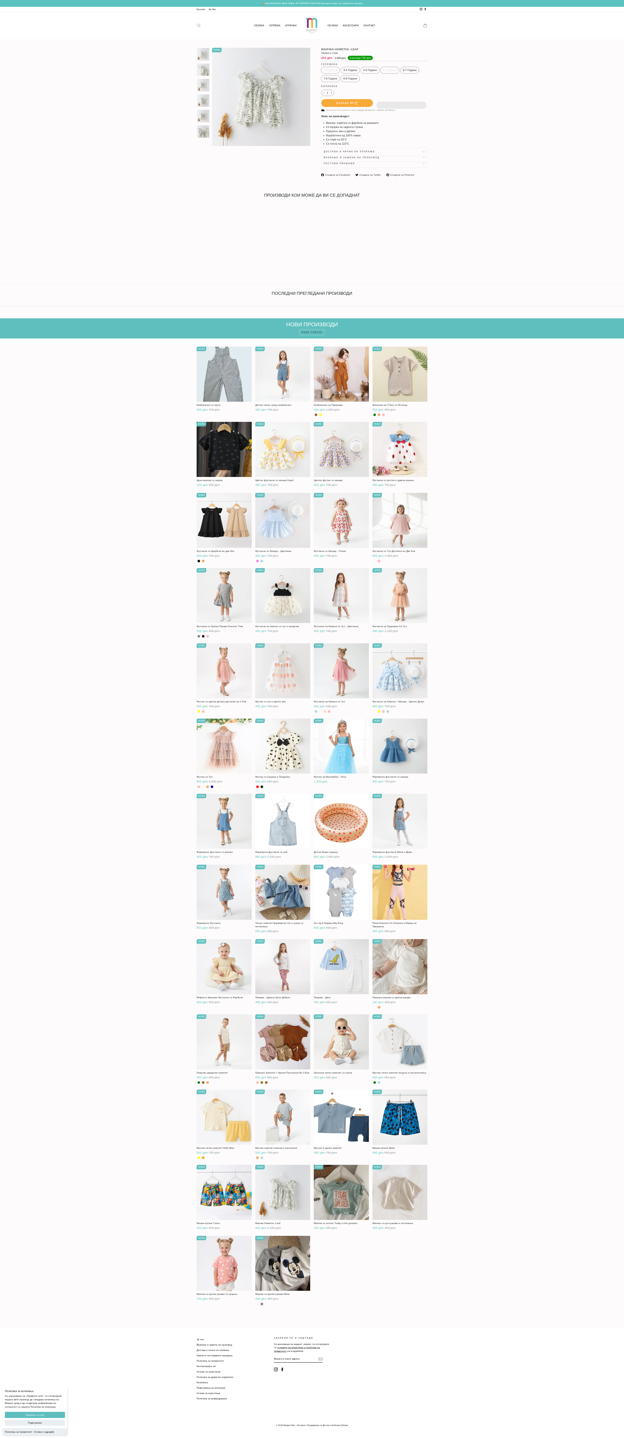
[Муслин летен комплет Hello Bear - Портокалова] (203, 1157)
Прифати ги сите (35, 1415)
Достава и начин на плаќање (349, 151)
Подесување (35, 1422)
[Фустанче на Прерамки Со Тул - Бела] (374, 636)
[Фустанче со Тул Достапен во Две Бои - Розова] (379, 561)
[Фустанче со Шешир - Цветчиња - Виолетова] (257, 561)
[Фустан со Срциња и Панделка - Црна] (261, 786)
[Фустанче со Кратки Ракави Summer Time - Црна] (203, 636)
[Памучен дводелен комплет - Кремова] (207, 1082)
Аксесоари (351, 25)
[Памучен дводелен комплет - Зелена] (198, 1082)
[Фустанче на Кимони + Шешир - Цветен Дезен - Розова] (383, 711)
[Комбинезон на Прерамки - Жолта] (320, 414)
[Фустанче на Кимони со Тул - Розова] (329, 711)
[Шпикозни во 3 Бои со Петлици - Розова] (383, 414)
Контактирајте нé (206, 1366)
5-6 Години (390, 70)
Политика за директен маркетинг (215, 1377)
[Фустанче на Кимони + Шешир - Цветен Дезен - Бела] (374, 711)
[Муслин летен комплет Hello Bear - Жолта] (198, 1157)
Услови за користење (208, 1393)
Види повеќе (312, 332)
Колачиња (202, 1382)
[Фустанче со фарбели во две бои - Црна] (198, 561)
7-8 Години (330, 78)
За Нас (212, 9)
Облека (259, 25)
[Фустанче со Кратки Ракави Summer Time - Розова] (207, 636)
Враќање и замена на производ (352, 157)
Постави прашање (339, 163)
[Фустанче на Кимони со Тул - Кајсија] (324, 711)
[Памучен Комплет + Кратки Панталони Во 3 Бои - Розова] (257, 1082)
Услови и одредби (44, 1432)
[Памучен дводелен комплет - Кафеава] (203, 1082)
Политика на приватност (18, 1432)
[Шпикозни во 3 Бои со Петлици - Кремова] (379, 414)
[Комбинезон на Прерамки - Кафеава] (316, 414)
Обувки (332, 25)
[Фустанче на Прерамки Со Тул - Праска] (379, 636)
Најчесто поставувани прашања (214, 1355)
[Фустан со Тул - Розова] (198, 786)
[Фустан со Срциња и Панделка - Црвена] (257, 786)
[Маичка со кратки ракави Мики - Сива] (261, 1304)
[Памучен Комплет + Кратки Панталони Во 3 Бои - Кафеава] (266, 1082)
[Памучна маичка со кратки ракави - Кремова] (379, 1007)
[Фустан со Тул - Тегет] (212, 786)
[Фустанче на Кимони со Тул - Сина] (316, 711)
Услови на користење (209, 1372)
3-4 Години (350, 70)
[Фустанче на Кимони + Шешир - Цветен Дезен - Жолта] (379, 711)
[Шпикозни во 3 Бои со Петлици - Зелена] (374, 414)
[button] (401, 103)
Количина (329, 86)
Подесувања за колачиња (211, 1388)
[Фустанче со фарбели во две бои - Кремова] (203, 561)
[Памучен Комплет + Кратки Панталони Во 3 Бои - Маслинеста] (261, 1082)
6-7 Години (409, 70)
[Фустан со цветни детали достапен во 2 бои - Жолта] (198, 711)
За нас (200, 1339)
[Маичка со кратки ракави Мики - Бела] (257, 1304)
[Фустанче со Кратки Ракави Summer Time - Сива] (198, 636)
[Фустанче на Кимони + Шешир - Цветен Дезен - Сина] (387, 711)
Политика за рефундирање (212, 1398)
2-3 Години (330, 70)
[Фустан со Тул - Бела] (203, 786)
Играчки (291, 25)
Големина (329, 64)
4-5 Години (370, 70)
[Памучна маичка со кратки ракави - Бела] (374, 1007)
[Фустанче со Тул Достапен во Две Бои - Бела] (374, 561)
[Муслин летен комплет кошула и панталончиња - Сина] (379, 1082)
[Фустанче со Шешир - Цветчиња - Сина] (261, 561)
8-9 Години (350, 78)
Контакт (201, 9)
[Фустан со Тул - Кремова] (207, 786)
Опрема (274, 25)
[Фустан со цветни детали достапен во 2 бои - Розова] (203, 711)
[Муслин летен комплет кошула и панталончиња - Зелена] (374, 1082)
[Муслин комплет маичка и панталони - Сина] (261, 1157)
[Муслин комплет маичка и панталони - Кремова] (257, 1157)
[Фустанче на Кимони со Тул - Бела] (320, 711)
